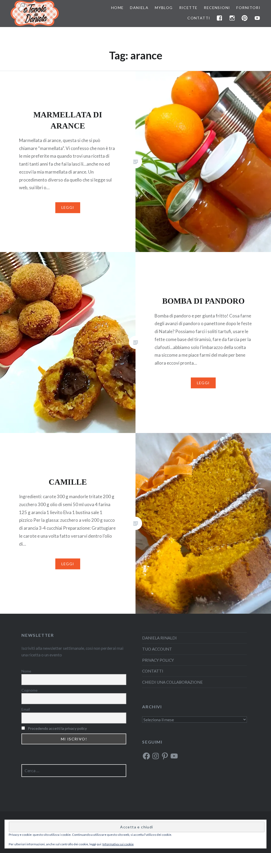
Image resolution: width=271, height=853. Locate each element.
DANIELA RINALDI (159, 637)
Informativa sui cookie (118, 844)
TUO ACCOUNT (157, 649)
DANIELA (139, 7)
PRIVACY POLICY (158, 660)
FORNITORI (248, 7)
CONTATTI (198, 18)
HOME (117, 7)
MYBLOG (164, 7)
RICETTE (188, 7)
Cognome (29, 690)
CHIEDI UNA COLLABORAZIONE (172, 682)
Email (25, 709)
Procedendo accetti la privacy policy (57, 728)
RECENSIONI (217, 7)
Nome (26, 671)
